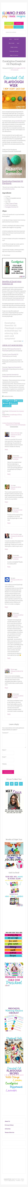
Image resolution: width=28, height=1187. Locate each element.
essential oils (18, 121)
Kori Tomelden (15, 534)
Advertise (7, 1129)
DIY (10, 411)
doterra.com (20, 300)
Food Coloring (9, 205)
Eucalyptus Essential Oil (11, 207)
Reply (6, 449)
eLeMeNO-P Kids (14, 14)
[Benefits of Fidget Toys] (14, 868)
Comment (5, 732)
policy (12, 189)
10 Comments (14, 70)
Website (4, 764)
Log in (22, 1180)
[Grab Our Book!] (14, 906)
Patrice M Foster (15, 433)
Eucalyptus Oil (6, 416)
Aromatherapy (13, 414)
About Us (7, 1121)
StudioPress (13, 1180)
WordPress (18, 1180)
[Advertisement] (15, 6)
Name (4, 750)
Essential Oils (15, 411)
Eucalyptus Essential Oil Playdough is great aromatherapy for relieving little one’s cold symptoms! (13, 331)
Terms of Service (9, 1132)
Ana (12, 485)
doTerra (19, 414)
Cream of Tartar (13, 203)
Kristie (12, 669)
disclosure (8, 189)
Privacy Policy (9, 1125)
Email (4, 757)
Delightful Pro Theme (16, 1179)
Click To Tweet (17, 341)
